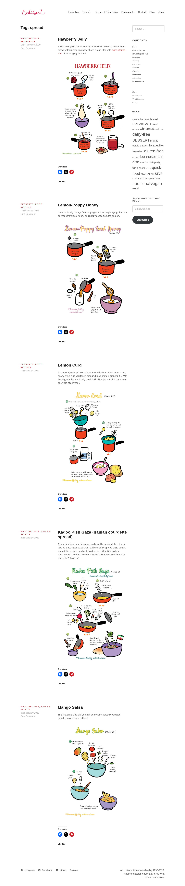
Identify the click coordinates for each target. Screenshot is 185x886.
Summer (136, 64)
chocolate (135, 129)
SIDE (158, 174)
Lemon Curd (70, 365)
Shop (152, 12)
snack (135, 178)
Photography (128, 12)
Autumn (136, 68)
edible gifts (138, 145)
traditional (141, 183)
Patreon (74, 870)
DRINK (154, 140)
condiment (159, 129)
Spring (136, 61)
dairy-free (141, 134)
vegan (156, 183)
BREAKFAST (141, 124)
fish (147, 146)
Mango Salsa (70, 707)
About (161, 12)
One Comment (28, 48)
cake (155, 124)
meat (142, 162)
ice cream (135, 157)
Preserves (28, 41)
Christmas (147, 129)
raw (143, 173)
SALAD (150, 174)
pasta (142, 168)
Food (134, 47)
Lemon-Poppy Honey (78, 205)
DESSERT (141, 140)
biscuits (144, 119)
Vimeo (63, 870)
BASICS (135, 120)
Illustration (73, 12)
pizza (148, 168)
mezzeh (149, 162)
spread (151, 178)
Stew (158, 178)
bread (154, 119)
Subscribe (142, 219)
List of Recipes (139, 50)
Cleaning (137, 78)
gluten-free (154, 151)
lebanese (147, 157)
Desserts (27, 204)
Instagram (29, 870)
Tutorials (86, 12)
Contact (142, 12)
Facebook (47, 870)
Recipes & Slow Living (106, 12)
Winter (135, 71)
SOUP (143, 178)
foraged (154, 145)
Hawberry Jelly (72, 39)
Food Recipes (30, 38)
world (135, 188)
